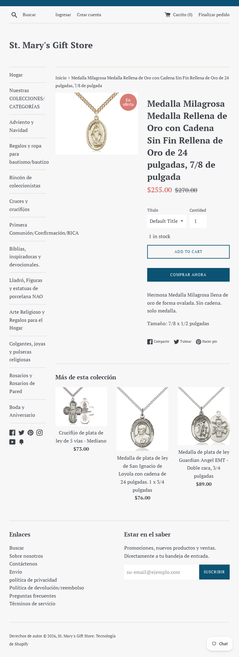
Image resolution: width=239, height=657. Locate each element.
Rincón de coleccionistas (24, 181)
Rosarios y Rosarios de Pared (22, 383)
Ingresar (63, 14)
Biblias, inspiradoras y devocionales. (25, 256)
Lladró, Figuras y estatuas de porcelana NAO (26, 288)
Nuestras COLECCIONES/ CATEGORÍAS (27, 98)
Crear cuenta (89, 14)
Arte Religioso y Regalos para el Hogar (27, 319)
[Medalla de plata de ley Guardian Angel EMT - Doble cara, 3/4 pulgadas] (204, 416)
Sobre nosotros (26, 555)
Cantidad (198, 210)
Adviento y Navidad (21, 126)
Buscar (16, 547)
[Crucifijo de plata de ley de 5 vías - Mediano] (81, 406)
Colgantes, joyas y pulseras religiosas (27, 351)
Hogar (16, 74)
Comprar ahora (188, 274)
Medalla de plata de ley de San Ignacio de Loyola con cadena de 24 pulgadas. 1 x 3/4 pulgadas (142, 473)
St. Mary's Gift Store (51, 45)
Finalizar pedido (214, 14)
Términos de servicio (32, 603)
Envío (15, 571)
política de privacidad (33, 579)
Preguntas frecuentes (32, 595)
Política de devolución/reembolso (46, 587)
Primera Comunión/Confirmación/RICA (27, 228)
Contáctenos (23, 563)
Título (152, 210)
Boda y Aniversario (22, 411)
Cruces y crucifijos (19, 205)
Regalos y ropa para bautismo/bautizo (27, 153)
